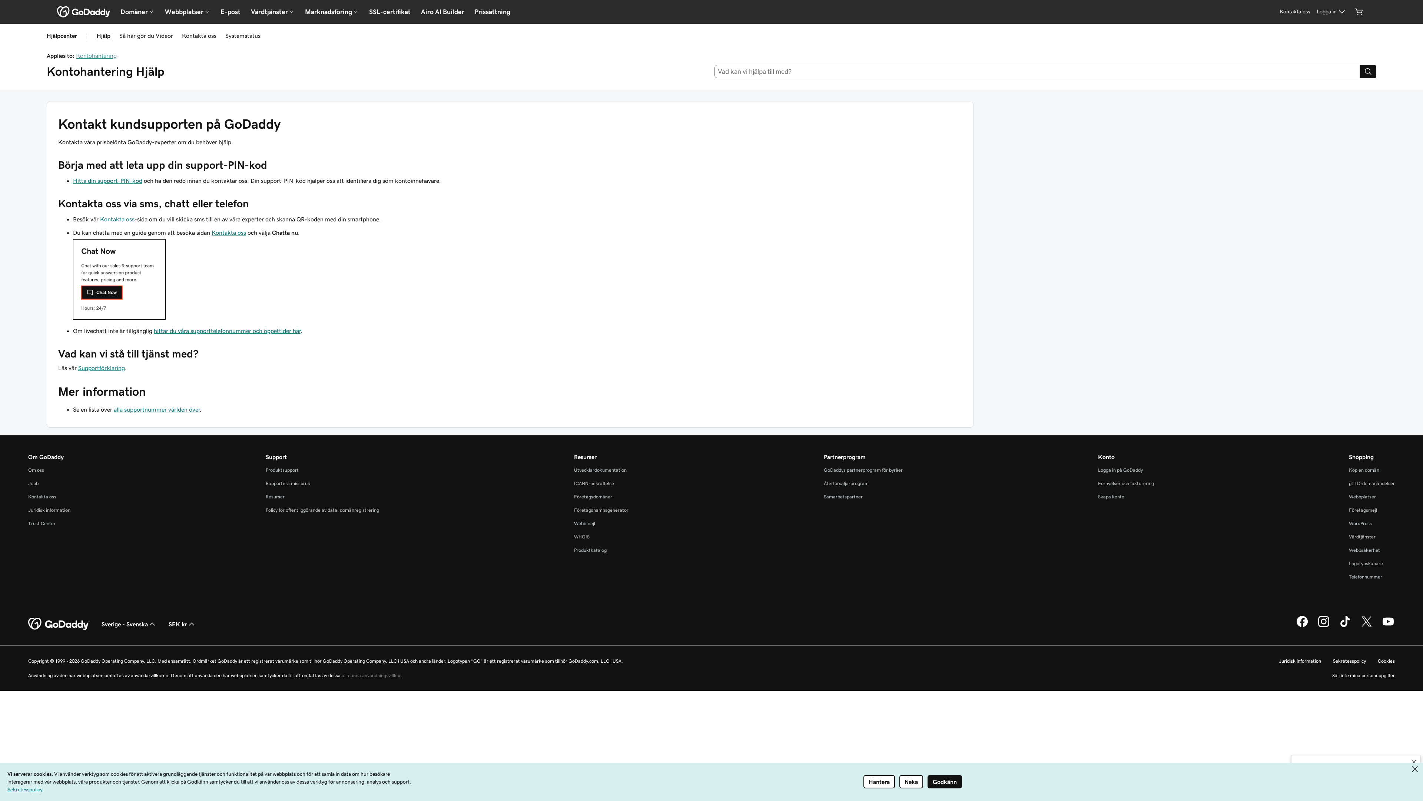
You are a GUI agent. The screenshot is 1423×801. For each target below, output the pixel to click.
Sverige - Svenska (125, 624)
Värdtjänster (1362, 536)
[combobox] (1037, 71)
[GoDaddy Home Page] (59, 624)
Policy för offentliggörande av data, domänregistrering (322, 510)
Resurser (275, 496)
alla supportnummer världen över (157, 409)
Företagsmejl (1363, 510)
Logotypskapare (1366, 563)
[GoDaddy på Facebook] (1302, 626)
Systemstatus (243, 36)
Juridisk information (49, 510)
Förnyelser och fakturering (1126, 483)
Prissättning (492, 12)
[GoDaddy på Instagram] (1323, 626)
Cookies (1386, 661)
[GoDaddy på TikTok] (1345, 626)
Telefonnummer (1365, 576)
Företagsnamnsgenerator (601, 510)
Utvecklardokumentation (600, 470)
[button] (1413, 762)
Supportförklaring (101, 368)
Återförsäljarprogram (846, 483)
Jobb (33, 483)
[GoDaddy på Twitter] (1366, 626)
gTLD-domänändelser (1372, 483)
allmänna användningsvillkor (371, 675)
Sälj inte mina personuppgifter (1363, 675)
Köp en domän (1364, 470)
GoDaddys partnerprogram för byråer (863, 470)
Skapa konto (1111, 496)
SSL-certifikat (390, 12)
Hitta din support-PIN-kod (107, 181)
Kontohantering (96, 56)
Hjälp (103, 36)
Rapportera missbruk (288, 483)
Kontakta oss (199, 36)
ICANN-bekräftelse (594, 483)
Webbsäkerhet (1364, 550)
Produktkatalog (590, 550)
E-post (230, 12)
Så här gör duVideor (146, 36)
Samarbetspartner (843, 496)
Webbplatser (1362, 496)
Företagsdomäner (593, 496)
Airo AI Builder (442, 12)
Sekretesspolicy (1349, 661)
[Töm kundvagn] (1359, 12)
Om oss (36, 470)
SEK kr (178, 624)
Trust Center (42, 523)
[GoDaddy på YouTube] (1388, 626)
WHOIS (582, 536)
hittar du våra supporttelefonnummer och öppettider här (227, 331)
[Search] (1368, 71)
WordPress (1360, 523)
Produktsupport (282, 470)
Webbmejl (584, 523)
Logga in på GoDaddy (1120, 470)
